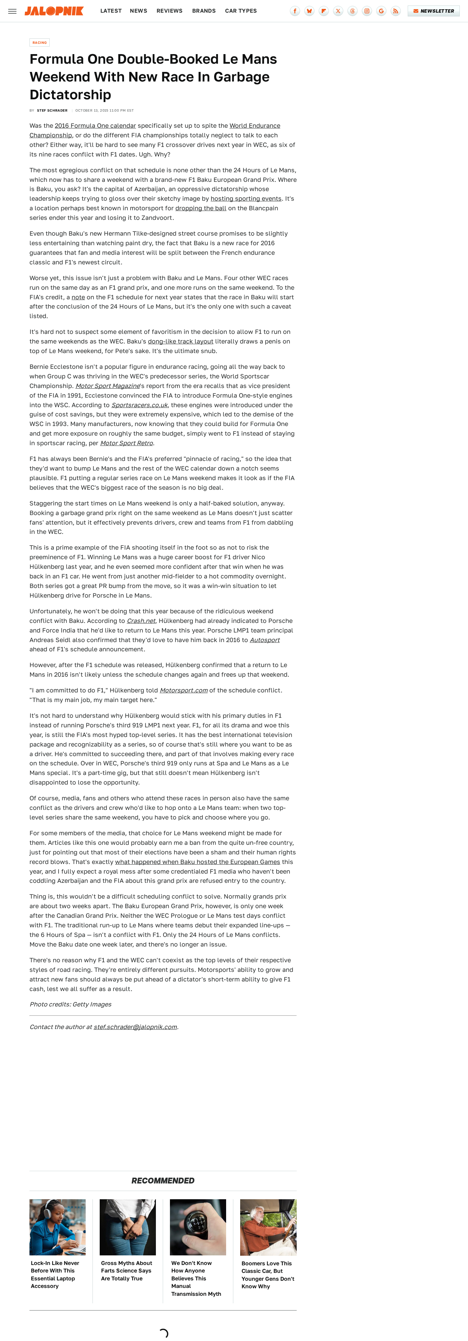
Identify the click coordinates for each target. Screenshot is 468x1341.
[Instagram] (367, 11)
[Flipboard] (324, 11)
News (138, 11)
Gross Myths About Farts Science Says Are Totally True (126, 1271)
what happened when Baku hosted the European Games (197, 861)
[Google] (381, 11)
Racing (40, 42)
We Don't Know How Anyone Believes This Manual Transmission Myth (196, 1278)
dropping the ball (200, 208)
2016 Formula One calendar (95, 125)
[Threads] (352, 11)
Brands (204, 11)
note (78, 297)
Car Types (241, 11)
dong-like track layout (180, 341)
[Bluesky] (309, 11)
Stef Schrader (52, 110)
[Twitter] (338, 11)
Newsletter (437, 11)
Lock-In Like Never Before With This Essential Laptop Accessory (55, 1274)
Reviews (170, 11)
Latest (111, 11)
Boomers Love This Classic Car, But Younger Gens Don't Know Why (268, 1275)
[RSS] (396, 11)
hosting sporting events (246, 198)
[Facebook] (295, 11)
